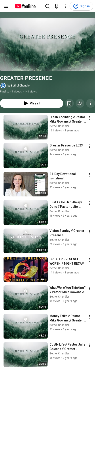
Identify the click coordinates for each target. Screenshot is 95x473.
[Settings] (65, 6)
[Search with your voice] (56, 6)
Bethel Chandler (59, 126)
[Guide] (6, 6)
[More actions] (90, 103)
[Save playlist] (69, 103)
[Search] (47, 6)
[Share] (80, 103)
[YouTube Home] (25, 6)
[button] (47, 44)
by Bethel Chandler (19, 85)
